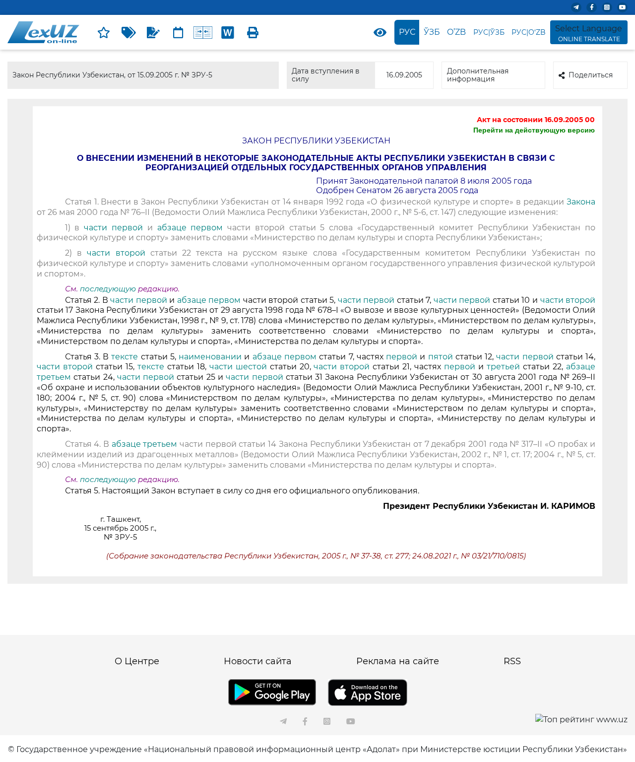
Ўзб (432, 32)
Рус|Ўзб (489, 32)
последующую (108, 288)
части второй (116, 253)
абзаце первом (190, 227)
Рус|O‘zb (528, 32)
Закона (581, 202)
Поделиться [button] (591, 74)
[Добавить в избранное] (103, 32)
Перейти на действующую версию (534, 130)
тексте (124, 356)
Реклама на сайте (397, 661)
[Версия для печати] (252, 32)
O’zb (456, 32)
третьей (503, 366)
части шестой (238, 366)
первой (401, 356)
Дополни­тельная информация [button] (477, 75)
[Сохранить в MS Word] (227, 32)
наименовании (210, 356)
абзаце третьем (146, 444)
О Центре (137, 661)
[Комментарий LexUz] (153, 32)
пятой (441, 356)
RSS (512, 661)
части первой (113, 227)
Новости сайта (258, 661)
